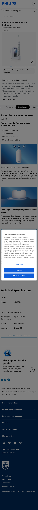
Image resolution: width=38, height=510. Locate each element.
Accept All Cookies (19, 275)
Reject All (19, 270)
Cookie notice (24, 259)
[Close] (33, 232)
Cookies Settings (19, 264)
